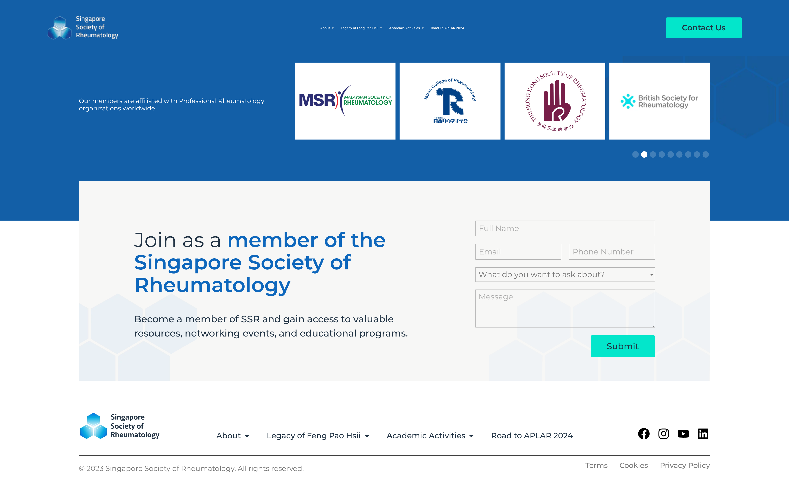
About (228, 436)
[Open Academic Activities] (422, 27)
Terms (596, 465)
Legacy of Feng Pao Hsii (314, 436)
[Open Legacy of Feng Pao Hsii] (381, 27)
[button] (635, 154)
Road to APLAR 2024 (532, 436)
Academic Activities (426, 436)
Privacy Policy (685, 465)
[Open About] (332, 27)
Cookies (633, 465)
